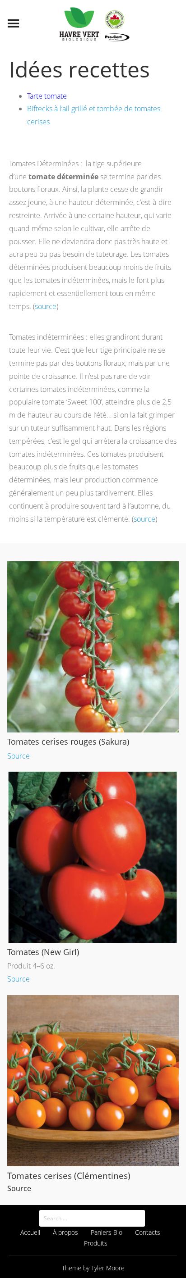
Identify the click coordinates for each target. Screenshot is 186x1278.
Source (18, 756)
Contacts (147, 1232)
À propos (65, 1232)
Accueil (30, 1232)
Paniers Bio (106, 1232)
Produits (95, 1243)
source (45, 306)
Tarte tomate (47, 96)
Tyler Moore (108, 1268)
